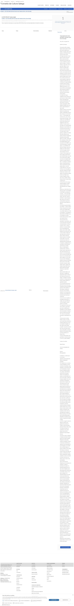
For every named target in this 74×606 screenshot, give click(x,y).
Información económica (65, 572)
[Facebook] (62, 1)
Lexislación (18, 566)
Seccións (17, 581)
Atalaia (48, 577)
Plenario (17, 579)
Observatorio (34, 579)
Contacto (12, 1)
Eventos (63, 566)
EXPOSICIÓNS (34, 582)
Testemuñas (18, 572)
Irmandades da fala (50, 569)
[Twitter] (64, 1)
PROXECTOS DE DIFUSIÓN (51, 563)
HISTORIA (18, 569)
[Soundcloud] (66, 1)
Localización (18, 587)
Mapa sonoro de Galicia (35, 593)
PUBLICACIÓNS (34, 572)
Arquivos (17, 583)
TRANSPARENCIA (64, 569)
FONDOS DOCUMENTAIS (36, 585)
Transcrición (59, 32)
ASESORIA (33, 576)
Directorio (18, 588)
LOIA (48, 579)
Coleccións (45, 8)
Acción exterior (34, 569)
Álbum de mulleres (50, 568)
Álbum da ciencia (49, 566)
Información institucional (65, 570)
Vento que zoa (49, 571)
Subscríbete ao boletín (20, 1)
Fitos (17, 570)
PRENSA (63, 563)
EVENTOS (33, 563)
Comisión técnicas (19, 584)
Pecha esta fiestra (65, 547)
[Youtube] (68, 1)
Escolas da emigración (50, 576)
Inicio (2, 1)
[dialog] (37, 600)
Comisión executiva (19, 578)
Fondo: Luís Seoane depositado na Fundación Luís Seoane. (16, 11)
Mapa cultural (49, 574)
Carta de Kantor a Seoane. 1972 (11, 290)
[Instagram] (60, 1)
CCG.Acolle (33, 568)
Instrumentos (49, 581)
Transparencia (7, 1)
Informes (33, 578)
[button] (25, 604)
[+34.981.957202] (71, 1)
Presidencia (18, 576)
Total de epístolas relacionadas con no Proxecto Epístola (63, 22)
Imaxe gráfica (18, 590)
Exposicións (33, 566)
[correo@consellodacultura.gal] (73, 1)
